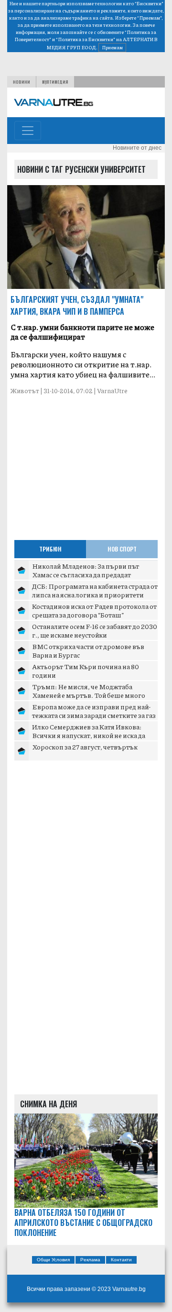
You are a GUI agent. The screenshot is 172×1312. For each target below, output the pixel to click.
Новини (21, 82)
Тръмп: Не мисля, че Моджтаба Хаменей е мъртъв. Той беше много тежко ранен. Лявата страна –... (88, 695)
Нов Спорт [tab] (122, 549)
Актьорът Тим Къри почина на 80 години (85, 671)
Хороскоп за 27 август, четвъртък (85, 746)
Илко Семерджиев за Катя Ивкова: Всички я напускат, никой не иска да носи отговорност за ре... (88, 735)
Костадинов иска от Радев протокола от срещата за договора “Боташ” (94, 610)
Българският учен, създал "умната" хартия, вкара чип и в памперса (77, 305)
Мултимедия (55, 82)
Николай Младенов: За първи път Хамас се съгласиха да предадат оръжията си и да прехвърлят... (85, 574)
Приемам (112, 47)
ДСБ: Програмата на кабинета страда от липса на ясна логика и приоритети (95, 590)
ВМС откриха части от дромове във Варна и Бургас (88, 650)
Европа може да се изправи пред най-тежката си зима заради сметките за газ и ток (94, 715)
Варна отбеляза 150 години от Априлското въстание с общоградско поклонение (83, 1222)
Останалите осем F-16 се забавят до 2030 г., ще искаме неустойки (94, 630)
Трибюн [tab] (50, 549)
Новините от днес (137, 147)
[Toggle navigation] (27, 130)
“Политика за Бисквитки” (85, 39)
